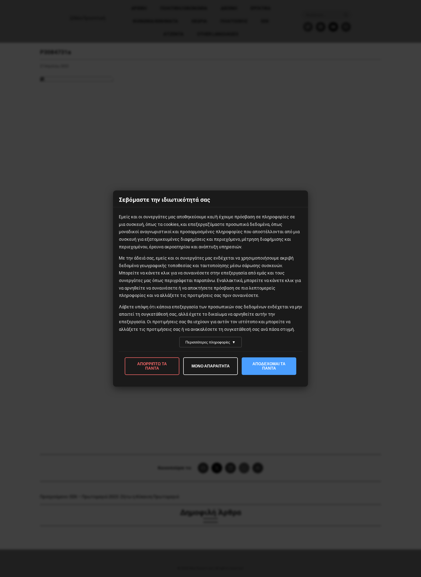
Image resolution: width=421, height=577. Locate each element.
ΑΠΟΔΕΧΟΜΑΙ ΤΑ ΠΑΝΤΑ (269, 366)
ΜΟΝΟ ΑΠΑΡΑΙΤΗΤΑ (210, 366)
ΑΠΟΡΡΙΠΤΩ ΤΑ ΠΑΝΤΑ (152, 366)
